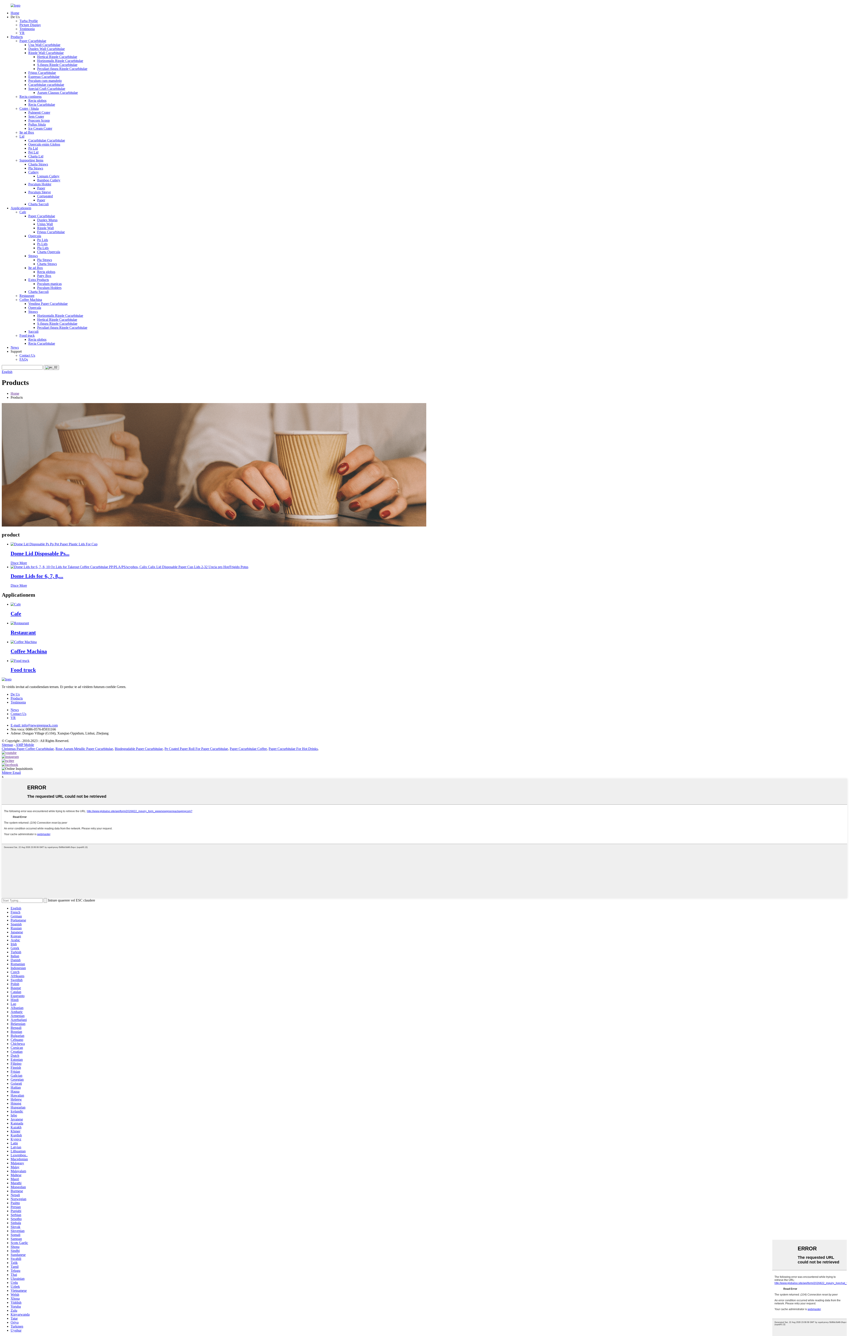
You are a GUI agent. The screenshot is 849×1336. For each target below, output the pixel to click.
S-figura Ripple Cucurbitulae (57, 65)
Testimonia (27, 29)
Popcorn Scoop (39, 120)
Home (15, 13)
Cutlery (33, 172)
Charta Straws (38, 164)
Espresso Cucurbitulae (43, 77)
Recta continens (30, 96)
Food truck (27, 335)
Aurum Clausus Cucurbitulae (57, 92)
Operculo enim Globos (44, 144)
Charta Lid (35, 156)
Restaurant (26, 296)
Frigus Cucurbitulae (42, 73)
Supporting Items (31, 160)
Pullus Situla (37, 124)
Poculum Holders (49, 288)
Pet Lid (33, 152)
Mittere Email (11, 773)
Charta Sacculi (38, 204)
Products (17, 37)
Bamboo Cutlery (48, 180)
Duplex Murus (47, 220)
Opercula (34, 236)
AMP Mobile (25, 745)
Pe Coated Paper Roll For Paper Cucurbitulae (196, 749)
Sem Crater (36, 116)
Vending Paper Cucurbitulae (48, 304)
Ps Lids (42, 244)
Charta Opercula (48, 252)
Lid (21, 136)
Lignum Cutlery (48, 176)
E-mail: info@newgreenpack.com (34, 725)
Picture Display (30, 25)
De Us (15, 694)
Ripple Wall (45, 228)
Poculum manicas (49, 284)
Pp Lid (33, 148)
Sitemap (7, 745)
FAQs (23, 359)
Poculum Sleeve (39, 192)
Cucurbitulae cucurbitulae (46, 85)
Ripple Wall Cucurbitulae (46, 53)
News (15, 347)
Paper (41, 188)
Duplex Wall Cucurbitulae (46, 49)
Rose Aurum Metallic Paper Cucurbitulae (84, 749)
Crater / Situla (29, 108)
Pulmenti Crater (39, 112)
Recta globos (37, 100)
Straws (33, 256)
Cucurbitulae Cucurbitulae (46, 140)
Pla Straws (35, 168)
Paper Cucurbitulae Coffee (248, 749)
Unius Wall (45, 224)
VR (22, 33)
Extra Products (38, 280)
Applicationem (21, 208)
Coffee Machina (30, 300)
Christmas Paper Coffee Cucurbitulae (28, 749)
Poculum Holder (39, 184)
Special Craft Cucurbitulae (46, 88)
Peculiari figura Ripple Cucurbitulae (62, 69)
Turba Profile (28, 21)
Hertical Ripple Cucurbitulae (57, 57)
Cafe (22, 212)
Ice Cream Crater (40, 128)
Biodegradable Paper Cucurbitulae (139, 749)
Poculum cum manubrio (45, 81)
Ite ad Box (26, 132)
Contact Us (27, 355)
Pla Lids (43, 248)
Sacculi (33, 331)
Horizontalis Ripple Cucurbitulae (60, 61)
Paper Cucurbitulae (32, 41)
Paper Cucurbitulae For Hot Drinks (293, 749)
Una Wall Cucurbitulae (44, 45)
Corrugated (45, 196)
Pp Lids (42, 240)
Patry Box (44, 276)
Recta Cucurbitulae (41, 104)
